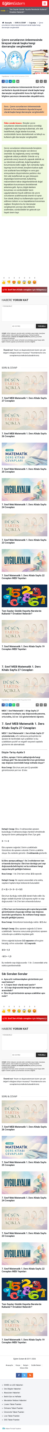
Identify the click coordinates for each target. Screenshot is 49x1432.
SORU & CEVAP (20, 23)
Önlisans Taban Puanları (13, 1408)
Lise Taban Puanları (11, 1416)
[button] (37, 81)
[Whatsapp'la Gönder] (13, 81)
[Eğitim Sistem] (13, 3)
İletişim (25, 1365)
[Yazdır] (17, 81)
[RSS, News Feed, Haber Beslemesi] (30, 1375)
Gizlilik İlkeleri (36, 1365)
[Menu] (45, 3)
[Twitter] (6, 81)
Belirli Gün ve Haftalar (12, 1397)
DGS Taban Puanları (11, 1420)
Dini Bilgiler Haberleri (12, 1389)
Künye (18, 1365)
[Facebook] (3, 81)
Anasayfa (8, 23)
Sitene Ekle (24, 1368)
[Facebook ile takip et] (19, 1375)
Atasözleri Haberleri (12, 1393)
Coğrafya (32, 23)
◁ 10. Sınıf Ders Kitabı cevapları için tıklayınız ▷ (24, 289)
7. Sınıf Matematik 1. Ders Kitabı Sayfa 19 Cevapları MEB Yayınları (26, 10)
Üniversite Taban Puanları (14, 1412)
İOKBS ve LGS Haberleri (13, 1385)
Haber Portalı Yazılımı (13, 1428)
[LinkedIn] (10, 81)
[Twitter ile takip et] (24, 1375)
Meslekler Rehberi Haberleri (15, 1400)
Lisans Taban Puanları (12, 1404)
